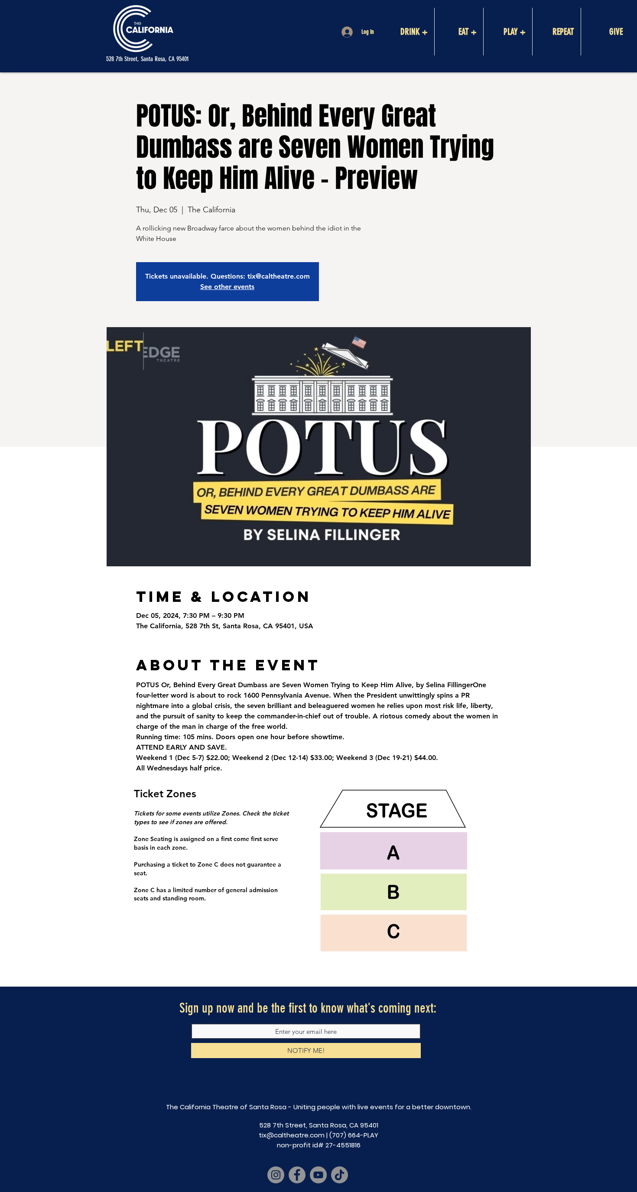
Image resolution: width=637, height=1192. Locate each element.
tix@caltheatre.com (292, 1135)
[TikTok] (339, 1174)
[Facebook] (297, 1174)
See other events (227, 287)
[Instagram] (275, 1174)
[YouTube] (318, 1174)
